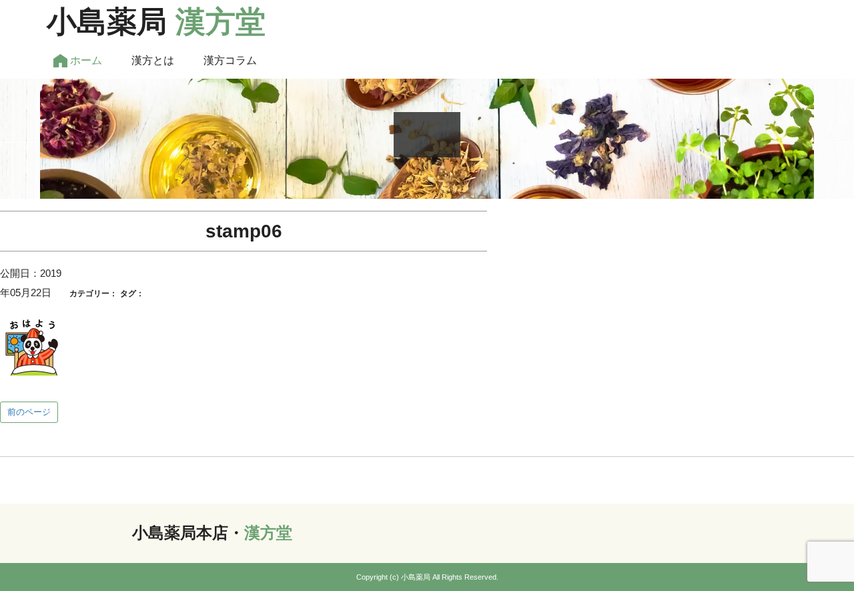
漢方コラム (230, 60)
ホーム (84, 60)
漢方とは (152, 60)
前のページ (29, 412)
